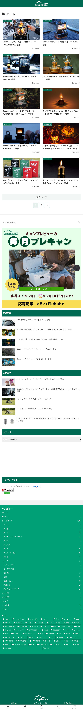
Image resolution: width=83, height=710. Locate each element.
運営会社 (14, 703)
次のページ (41, 197)
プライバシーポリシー (41, 703)
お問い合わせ (68, 703)
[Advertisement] (41, 459)
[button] (79, 222)
